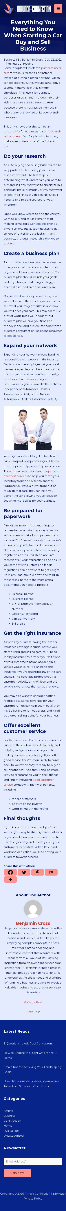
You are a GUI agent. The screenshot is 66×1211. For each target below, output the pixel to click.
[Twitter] (24, 872)
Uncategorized (14, 1135)
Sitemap (58, 1193)
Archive (9, 1111)
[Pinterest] (37, 872)
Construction (12, 1120)
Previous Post (33, 1002)
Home (8, 1125)
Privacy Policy (33, 1198)
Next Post (33, 1012)
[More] (10, 879)
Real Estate (11, 1130)
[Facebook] (10, 872)
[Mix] (51, 872)
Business (9, 59)
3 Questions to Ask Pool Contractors (28, 1043)
